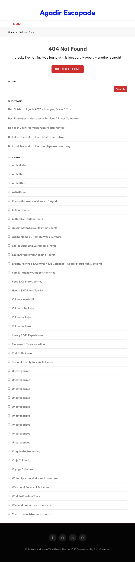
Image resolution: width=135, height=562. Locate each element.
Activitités (18, 183)
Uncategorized (21, 371)
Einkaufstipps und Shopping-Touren (34, 254)
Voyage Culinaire (22, 469)
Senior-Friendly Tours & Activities (32, 362)
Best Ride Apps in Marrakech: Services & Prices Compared (43, 118)
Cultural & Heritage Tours (27, 219)
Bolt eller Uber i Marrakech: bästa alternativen (36, 137)
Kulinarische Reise (23, 308)
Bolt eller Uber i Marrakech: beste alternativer (36, 127)
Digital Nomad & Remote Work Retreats (36, 236)
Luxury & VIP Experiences (27, 335)
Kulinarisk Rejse (21, 317)
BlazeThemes (101, 549)
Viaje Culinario (21, 460)
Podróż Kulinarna (22, 353)
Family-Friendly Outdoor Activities (33, 272)
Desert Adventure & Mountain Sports (34, 228)
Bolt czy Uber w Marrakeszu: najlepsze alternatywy (39, 146)
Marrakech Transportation (28, 344)
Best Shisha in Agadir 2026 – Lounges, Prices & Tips (39, 109)
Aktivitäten (19, 192)
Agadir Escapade (67, 12)
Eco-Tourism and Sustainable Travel (34, 245)
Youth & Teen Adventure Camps (31, 514)
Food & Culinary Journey (27, 281)
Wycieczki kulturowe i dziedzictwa (32, 505)
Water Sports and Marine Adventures (35, 478)
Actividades (19, 165)
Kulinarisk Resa (21, 326)
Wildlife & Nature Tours (26, 496)
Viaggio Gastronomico (26, 451)
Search (12, 81)
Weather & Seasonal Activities (30, 487)
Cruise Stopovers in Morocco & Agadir (35, 201)
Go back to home (67, 69)
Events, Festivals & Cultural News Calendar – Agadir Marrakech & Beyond (57, 263)
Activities (18, 174)
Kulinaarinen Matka (24, 299)
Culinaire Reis (20, 210)
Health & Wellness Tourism (28, 290)
